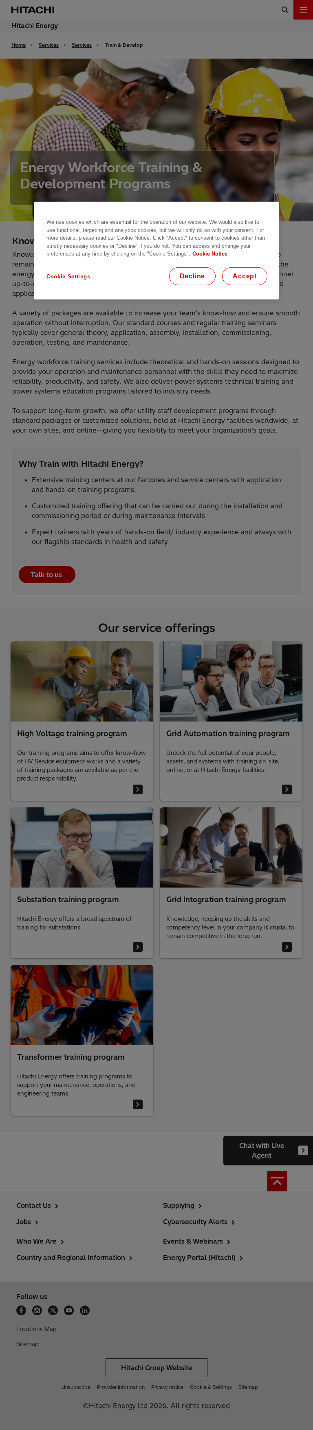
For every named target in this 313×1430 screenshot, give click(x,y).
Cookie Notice (209, 254)
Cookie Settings (68, 276)
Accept (245, 275)
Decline (192, 275)
